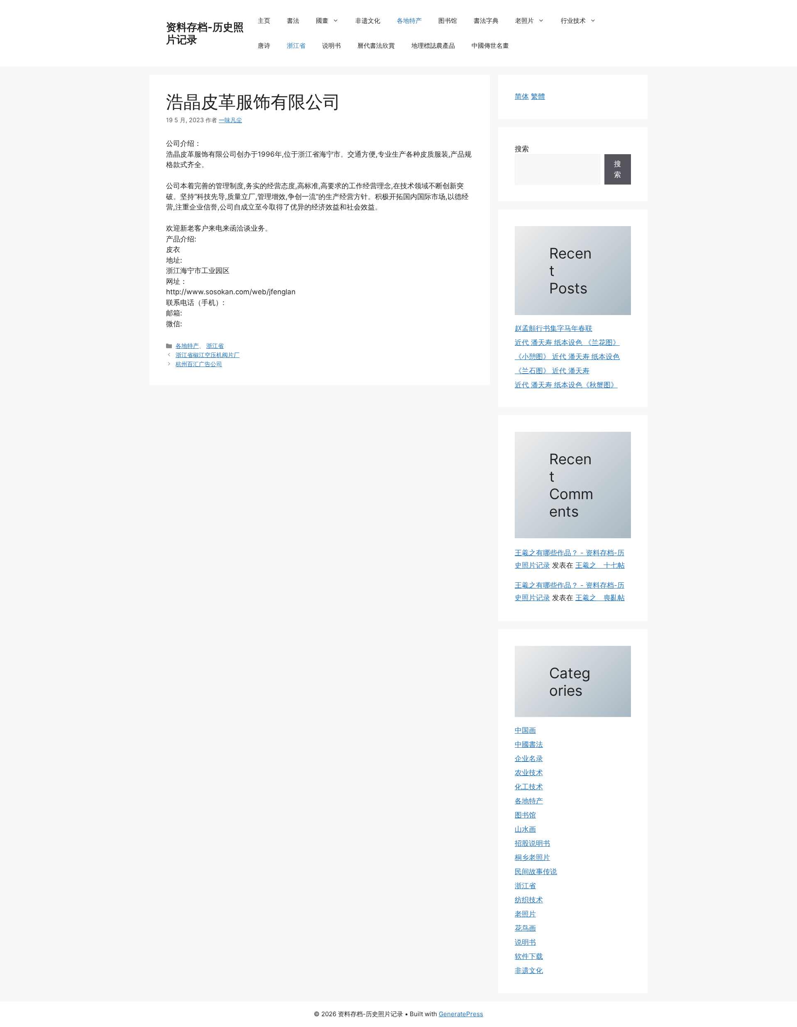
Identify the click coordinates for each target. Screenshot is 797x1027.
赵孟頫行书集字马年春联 (553, 328)
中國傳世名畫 (490, 45)
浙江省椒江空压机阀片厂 (208, 354)
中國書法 (529, 744)
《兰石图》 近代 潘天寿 (552, 371)
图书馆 (447, 21)
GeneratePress (461, 1014)
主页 (264, 21)
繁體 (538, 96)
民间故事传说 (536, 871)
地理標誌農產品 (433, 45)
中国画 (525, 730)
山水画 (525, 829)
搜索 (522, 149)
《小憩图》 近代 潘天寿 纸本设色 (567, 356)
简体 (522, 96)
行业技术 (573, 21)
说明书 (331, 45)
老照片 (524, 21)
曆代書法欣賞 (376, 45)
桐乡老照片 (532, 857)
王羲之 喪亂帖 (600, 598)
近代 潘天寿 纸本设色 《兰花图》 (567, 342)
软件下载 (529, 956)
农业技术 (529, 772)
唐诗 (264, 45)
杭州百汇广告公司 (199, 363)
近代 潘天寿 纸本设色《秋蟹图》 (566, 385)
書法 (293, 21)
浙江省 (296, 45)
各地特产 (409, 21)
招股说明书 (532, 843)
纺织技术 (529, 900)
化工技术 (529, 787)
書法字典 (486, 21)
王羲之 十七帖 (600, 565)
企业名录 (529, 758)
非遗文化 (367, 21)
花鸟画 (525, 928)
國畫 (322, 21)
